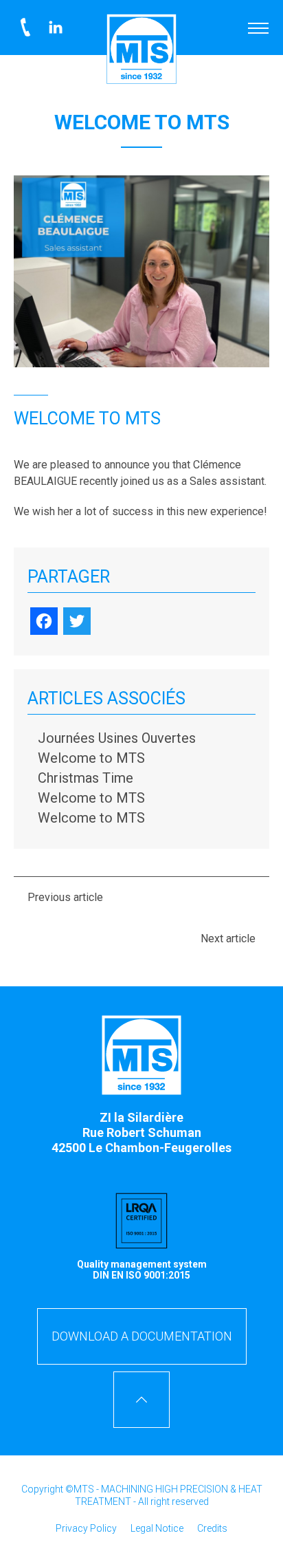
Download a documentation (142, 1336)
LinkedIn (55, 27)
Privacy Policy (86, 1528)
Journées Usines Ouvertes (117, 738)
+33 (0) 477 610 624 (25, 27)
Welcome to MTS (91, 758)
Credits (212, 1528)
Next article (228, 938)
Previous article (65, 897)
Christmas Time (85, 778)
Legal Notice (157, 1528)
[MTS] (141, 49)
